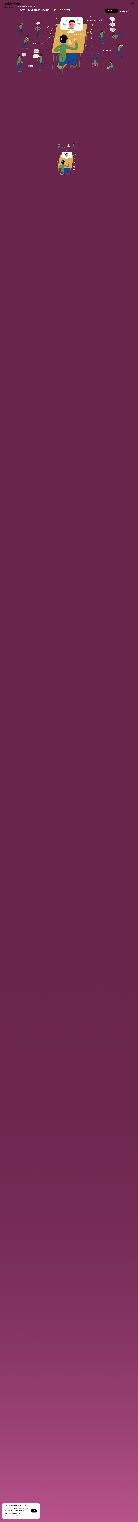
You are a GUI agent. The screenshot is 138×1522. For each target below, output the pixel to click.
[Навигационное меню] (132, 4)
